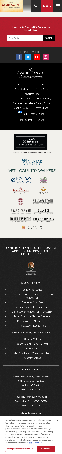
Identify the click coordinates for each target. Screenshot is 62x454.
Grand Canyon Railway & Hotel (32, 344)
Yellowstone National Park (32, 325)
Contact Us (24, 84)
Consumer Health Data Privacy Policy (31, 103)
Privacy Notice (35, 443)
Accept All (45, 448)
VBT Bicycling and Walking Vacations (32, 353)
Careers (40, 84)
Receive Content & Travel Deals (31, 28)
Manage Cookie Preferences (20, 448)
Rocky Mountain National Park (32, 321)
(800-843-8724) (40, 396)
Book (47, 6)
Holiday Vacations (32, 348)
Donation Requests (20, 98)
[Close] (57, 420)
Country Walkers (32, 339)
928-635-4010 (34, 389)
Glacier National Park (32, 302)
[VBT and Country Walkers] (32, 171)
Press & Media (21, 89)
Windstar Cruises (32, 358)
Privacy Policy (44, 98)
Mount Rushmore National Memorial (32, 316)
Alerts (41, 120)
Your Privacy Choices (33, 113)
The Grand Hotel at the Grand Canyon (32, 307)
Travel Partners (31, 94)
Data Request (25, 120)
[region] (31, 435)
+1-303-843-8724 (38, 401)
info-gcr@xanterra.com (31, 412)
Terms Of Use (41, 108)
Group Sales (42, 89)
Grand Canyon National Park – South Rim (32, 311)
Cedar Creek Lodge (32, 289)
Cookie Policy (21, 108)
